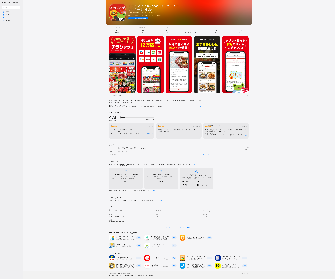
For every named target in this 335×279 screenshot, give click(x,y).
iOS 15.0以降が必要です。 (116, 216)
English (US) (245, 273)
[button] (11, 11)
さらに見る (198, 106)
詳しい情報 (153, 190)
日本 (239, 273)
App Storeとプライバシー (131, 275)
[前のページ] (107, 131)
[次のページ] (250, 131)
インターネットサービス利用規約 (116, 275)
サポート (151, 275)
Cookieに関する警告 (142, 275)
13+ (204, 216)
